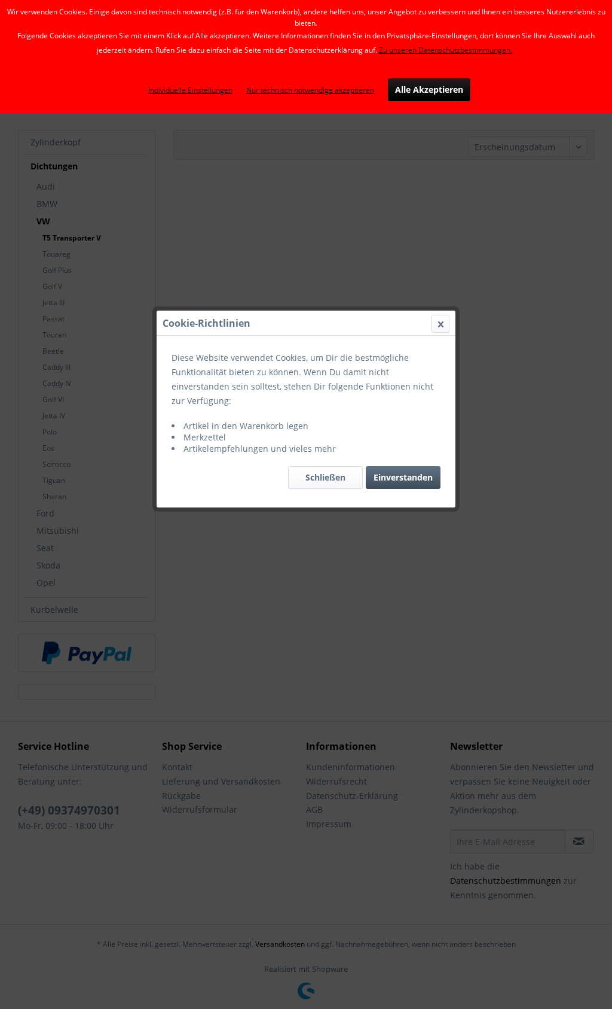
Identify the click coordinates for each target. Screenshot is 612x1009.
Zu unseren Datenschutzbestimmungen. (445, 50)
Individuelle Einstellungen (190, 90)
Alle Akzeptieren (429, 89)
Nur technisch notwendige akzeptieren (310, 90)
